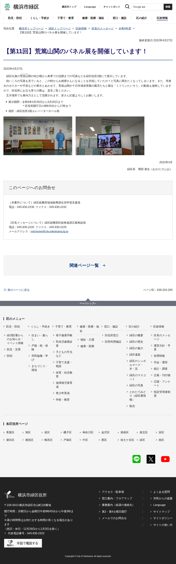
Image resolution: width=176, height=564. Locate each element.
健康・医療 (87, 346)
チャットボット (111, 6)
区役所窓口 (112, 335)
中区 (85, 439)
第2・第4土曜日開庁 (114, 511)
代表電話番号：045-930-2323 (26, 533)
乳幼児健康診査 (64, 343)
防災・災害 (14, 349)
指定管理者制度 (162, 393)
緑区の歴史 (136, 341)
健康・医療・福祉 (89, 328)
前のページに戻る (19, 289)
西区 (104, 439)
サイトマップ (161, 511)
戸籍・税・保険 (39, 347)
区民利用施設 (113, 341)
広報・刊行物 (162, 375)
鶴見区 (48, 439)
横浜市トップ (69, 6)
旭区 (28, 432)
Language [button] (90, 6)
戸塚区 (67, 439)
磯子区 (67, 432)
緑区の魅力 (136, 348)
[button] (88, 265)
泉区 (47, 432)
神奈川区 (88, 432)
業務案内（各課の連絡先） (118, 504)
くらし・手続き (40, 326)
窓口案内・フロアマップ (117, 498)
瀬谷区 (10, 439)
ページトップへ (88, 303)
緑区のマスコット (137, 377)
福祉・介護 (87, 339)
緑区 (142, 439)
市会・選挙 (161, 362)
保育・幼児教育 (64, 374)
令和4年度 (125, 28)
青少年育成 (63, 393)
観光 (132, 406)
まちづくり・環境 (39, 368)
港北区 (144, 432)
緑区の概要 (136, 335)
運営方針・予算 (162, 347)
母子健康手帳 (64, 335)
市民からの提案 (163, 498)
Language (159, 504)
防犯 (9, 355)
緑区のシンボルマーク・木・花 (137, 364)
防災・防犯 (13, 326)
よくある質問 (161, 491)
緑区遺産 (134, 354)
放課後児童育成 (64, 384)
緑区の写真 (136, 385)
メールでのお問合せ (114, 518)
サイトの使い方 (163, 524)
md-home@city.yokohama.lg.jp (49, 231)
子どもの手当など (64, 354)
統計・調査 (161, 368)
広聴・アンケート (162, 383)
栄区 (161, 432)
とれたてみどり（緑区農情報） (137, 395)
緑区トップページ (60, 28)
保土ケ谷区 (127, 439)
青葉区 (10, 432)
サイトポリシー (163, 518)
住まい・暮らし (39, 337)
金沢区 (105, 432)
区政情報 (81, 28)
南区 (161, 439)
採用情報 (159, 355)
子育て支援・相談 (64, 364)
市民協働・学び (39, 357)
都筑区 (29, 439)
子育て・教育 (63, 326)
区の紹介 (134, 326)
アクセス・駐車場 (113, 491)
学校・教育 (63, 399)
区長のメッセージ (103, 28)
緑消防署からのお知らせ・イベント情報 (15, 339)
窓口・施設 (111, 326)
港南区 (124, 432)
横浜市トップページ (31, 28)
